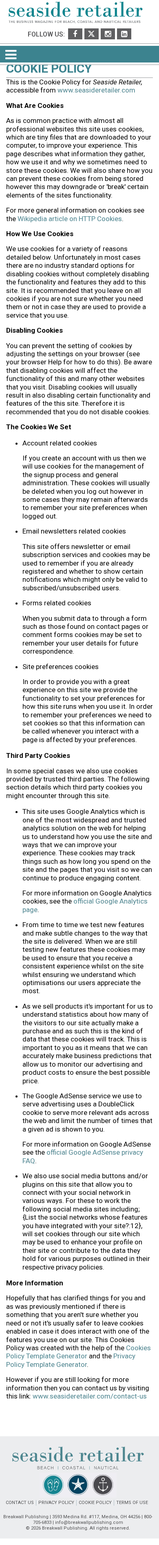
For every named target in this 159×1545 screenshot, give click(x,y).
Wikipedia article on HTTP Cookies (70, 219)
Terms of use (132, 1502)
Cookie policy (95, 1502)
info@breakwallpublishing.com (89, 1522)
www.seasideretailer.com (96, 90)
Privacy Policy (56, 1502)
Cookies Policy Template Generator (78, 1352)
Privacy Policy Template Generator (70, 1360)
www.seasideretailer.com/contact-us (90, 1396)
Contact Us (20, 1502)
